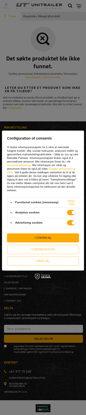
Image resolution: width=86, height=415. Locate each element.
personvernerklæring (19, 165)
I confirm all (43, 238)
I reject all (43, 261)
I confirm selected (43, 249)
